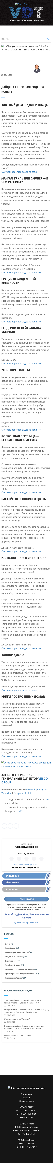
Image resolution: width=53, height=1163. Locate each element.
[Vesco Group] (26, 4)
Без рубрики (11, 948)
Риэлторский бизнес (14, 978)
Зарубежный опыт (13, 965)
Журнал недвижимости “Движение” (17, 1019)
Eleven (8, 944)
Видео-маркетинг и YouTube (18, 952)
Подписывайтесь (27, 899)
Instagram (42, 789)
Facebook (30, 789)
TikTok (28, 793)
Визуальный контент (15, 957)
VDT (48, 799)
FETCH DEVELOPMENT (26, 1111)
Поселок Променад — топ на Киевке (17, 1035)
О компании (26, 1094)
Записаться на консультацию (25, 867)
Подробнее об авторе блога (25, 864)
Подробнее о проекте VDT (25, 923)
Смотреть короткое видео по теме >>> (21, 171)
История (26, 1098)
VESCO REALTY (26, 1107)
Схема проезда (26, 1101)
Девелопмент (11, 961)
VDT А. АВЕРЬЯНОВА (26, 1114)
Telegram (18, 793)
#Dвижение (12, 882)
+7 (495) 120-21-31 (26, 1134)
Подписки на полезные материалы (20, 969)
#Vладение (12, 875)
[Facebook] (4, 826)
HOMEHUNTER (26, 1117)
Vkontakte (6, 793)
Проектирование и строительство (20, 974)
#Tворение (12, 889)
